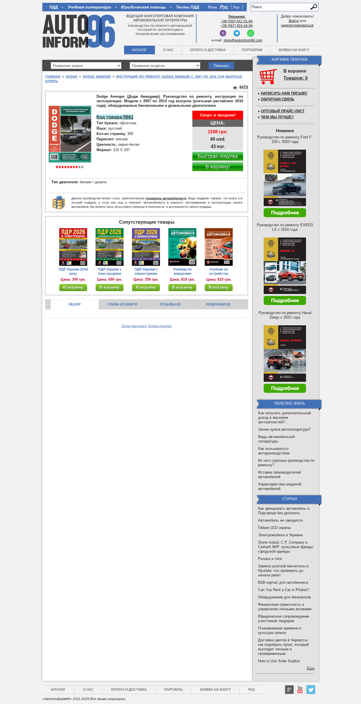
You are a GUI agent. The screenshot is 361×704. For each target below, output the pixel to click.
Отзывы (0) (170, 304)
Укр (236, 7)
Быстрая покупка (218, 156)
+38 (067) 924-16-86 (237, 26)
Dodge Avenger (97, 76)
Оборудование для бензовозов (284, 597)
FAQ (251, 690)
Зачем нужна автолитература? (284, 429)
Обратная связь (277, 99)
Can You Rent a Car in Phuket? (283, 590)
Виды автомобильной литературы (276, 439)
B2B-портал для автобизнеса (283, 582)
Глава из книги (122, 304)
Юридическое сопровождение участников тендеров (283, 618)
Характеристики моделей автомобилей (279, 486)
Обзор (75, 304)
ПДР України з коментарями (146, 271)
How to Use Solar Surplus (279, 661)
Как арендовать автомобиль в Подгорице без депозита (283, 510)
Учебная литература (89, 7)
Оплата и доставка (208, 50)
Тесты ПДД (187, 7)
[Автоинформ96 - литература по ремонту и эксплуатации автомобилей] (79, 31)
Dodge (71, 76)
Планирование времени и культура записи (279, 630)
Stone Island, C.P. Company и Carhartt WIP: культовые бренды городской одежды (285, 546)
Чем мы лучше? (277, 117)
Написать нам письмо (284, 93)
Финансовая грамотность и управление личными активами (284, 606)
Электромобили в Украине (280, 535)
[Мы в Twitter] (310, 689)
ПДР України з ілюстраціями (109, 271)
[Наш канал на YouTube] (300, 689)
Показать (221, 66)
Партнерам (252, 50)
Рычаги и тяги (270, 559)
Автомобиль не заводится (280, 520)
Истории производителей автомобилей (279, 474)
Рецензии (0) (218, 304)
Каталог (139, 50)
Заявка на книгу (293, 50)
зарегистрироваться (297, 25)
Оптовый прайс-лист (283, 111)
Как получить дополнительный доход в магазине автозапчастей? (284, 417)
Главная (52, 76)
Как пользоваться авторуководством (274, 450)
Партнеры (173, 690)
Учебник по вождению (182, 271)
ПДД (53, 7)
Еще (310, 668)
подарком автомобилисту (166, 198)
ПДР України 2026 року (73, 271)
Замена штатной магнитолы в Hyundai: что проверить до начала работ (283, 570)
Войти (294, 21)
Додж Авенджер (134, 326)
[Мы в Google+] (289, 689)
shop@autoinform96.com (243, 40)
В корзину (73, 287)
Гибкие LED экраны (274, 528)
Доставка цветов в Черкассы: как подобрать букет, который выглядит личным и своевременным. (283, 647)
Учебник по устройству (218, 271)
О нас (168, 50)
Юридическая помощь (143, 7)
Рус (224, 7)
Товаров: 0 (295, 78)
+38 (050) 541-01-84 (237, 21)
